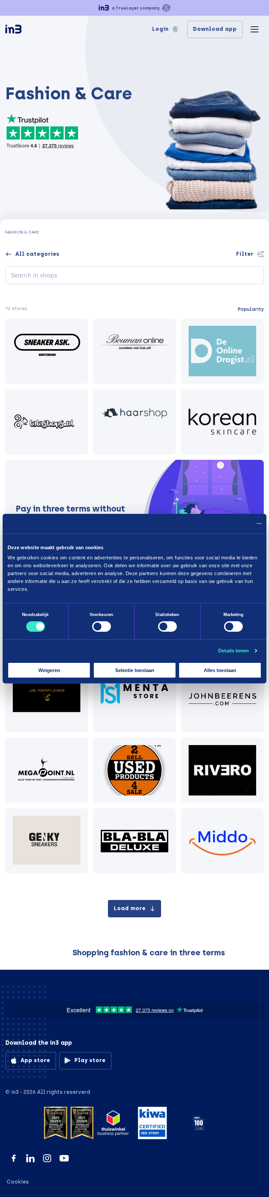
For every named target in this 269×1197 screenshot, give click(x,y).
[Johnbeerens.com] (222, 699)
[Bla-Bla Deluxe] (134, 841)
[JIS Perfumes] (46, 699)
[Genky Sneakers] (46, 841)
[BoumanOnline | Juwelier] (134, 351)
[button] (134, 8)
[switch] (101, 626)
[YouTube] (64, 1158)
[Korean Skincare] (222, 422)
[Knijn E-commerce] (222, 841)
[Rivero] (222, 770)
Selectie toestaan (134, 670)
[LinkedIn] (30, 1158)
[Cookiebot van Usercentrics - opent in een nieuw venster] (232, 523)
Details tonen (233, 650)
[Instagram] (47, 1158)
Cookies (18, 1182)
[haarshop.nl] (134, 422)
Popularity (251, 309)
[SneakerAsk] (46, 351)
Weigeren (49, 670)
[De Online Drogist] (222, 351)
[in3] (25, 30)
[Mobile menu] (254, 28)
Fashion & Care (22, 232)
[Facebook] (13, 1158)
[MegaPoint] (46, 770)
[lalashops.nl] (46, 422)
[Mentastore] (134, 699)
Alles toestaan (220, 670)
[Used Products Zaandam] (134, 770)
